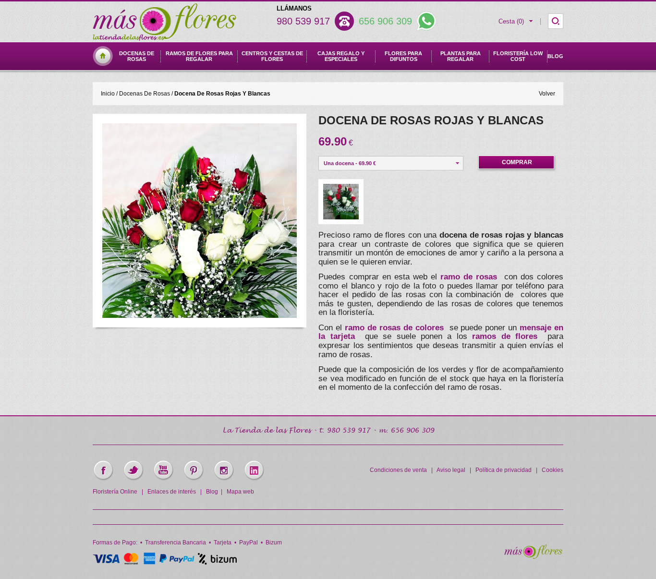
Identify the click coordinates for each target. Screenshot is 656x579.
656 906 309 (385, 21)
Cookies (552, 470)
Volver (547, 93)
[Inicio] (103, 64)
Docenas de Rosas (136, 56)
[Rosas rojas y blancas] (199, 315)
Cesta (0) (511, 21)
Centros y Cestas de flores (272, 56)
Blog (212, 491)
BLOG (555, 56)
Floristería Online (115, 491)
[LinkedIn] (253, 479)
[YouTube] (163, 479)
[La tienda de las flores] (533, 557)
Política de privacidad (503, 470)
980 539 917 (303, 21)
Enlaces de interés (171, 491)
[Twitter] (133, 479)
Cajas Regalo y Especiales (340, 56)
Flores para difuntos (403, 56)
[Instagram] (223, 479)
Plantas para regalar (460, 56)
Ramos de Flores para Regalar (199, 56)
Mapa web (240, 491)
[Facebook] (103, 479)
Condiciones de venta (398, 470)
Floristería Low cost (518, 56)
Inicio (108, 93)
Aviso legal (451, 470)
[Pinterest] (193, 479)
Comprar (517, 162)
